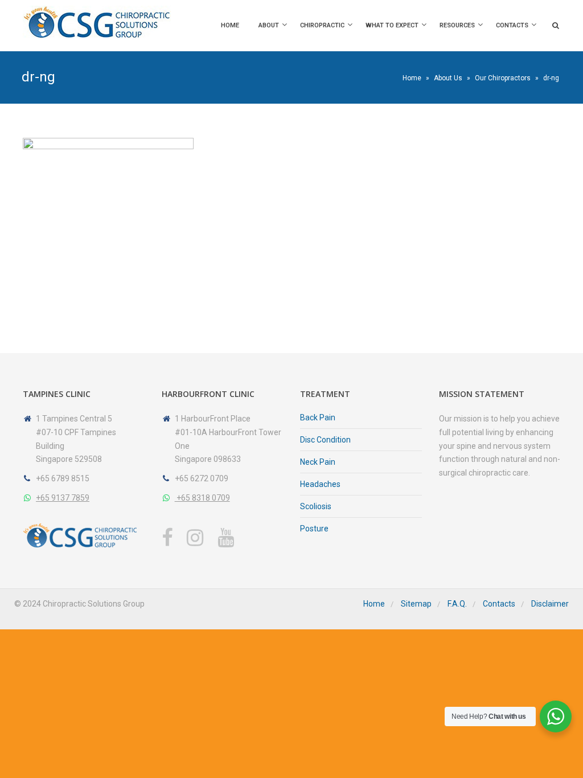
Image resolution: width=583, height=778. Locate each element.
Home (230, 25)
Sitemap (416, 603)
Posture (314, 528)
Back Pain (317, 417)
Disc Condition (325, 439)
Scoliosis (315, 506)
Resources (457, 25)
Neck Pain (317, 461)
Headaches (320, 484)
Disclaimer (550, 603)
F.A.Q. (457, 603)
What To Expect (392, 25)
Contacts (512, 25)
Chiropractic (322, 25)
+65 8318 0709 (202, 497)
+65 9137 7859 (62, 497)
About (268, 25)
